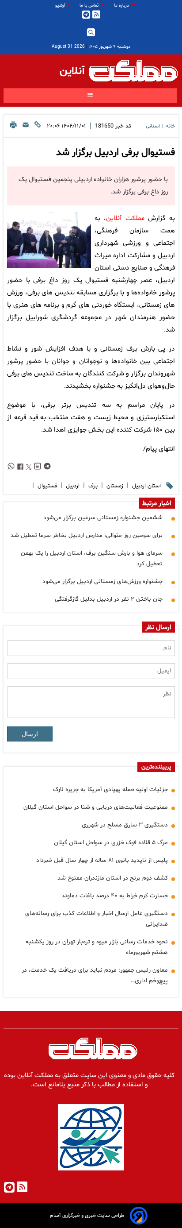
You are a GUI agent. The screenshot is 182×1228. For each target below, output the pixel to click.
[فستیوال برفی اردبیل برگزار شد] (49, 240)
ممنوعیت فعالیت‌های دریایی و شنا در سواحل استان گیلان (95, 807)
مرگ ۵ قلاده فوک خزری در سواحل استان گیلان (111, 842)
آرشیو (60, 5)
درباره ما (122, 5)
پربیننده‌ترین (156, 767)
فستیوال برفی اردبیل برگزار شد (115, 152)
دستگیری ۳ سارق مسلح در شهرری (125, 825)
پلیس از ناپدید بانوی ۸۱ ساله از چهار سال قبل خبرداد (102, 860)
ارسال (30, 734)
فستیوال (46, 486)
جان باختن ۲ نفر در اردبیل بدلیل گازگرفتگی (109, 599)
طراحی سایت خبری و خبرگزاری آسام (87, 1215)
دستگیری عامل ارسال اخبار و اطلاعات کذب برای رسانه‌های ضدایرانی (96, 918)
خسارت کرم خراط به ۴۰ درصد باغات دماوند (114, 896)
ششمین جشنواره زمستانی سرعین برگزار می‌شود (103, 518)
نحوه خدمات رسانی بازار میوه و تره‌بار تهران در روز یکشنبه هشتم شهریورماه (97, 947)
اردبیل (72, 486)
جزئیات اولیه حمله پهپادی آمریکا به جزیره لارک (110, 789)
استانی (153, 126)
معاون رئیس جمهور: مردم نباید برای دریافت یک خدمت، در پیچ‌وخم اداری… (95, 975)
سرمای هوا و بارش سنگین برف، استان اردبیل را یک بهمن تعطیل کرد (92, 558)
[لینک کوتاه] (37, 127)
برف (92, 486)
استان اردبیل (145, 486)
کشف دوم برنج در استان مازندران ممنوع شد (112, 878)
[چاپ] (13, 127)
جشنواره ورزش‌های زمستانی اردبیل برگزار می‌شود (102, 581)
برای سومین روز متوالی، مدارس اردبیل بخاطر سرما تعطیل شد (87, 535)
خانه (170, 126)
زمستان (114, 486)
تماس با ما (90, 5)
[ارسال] (25, 127)
